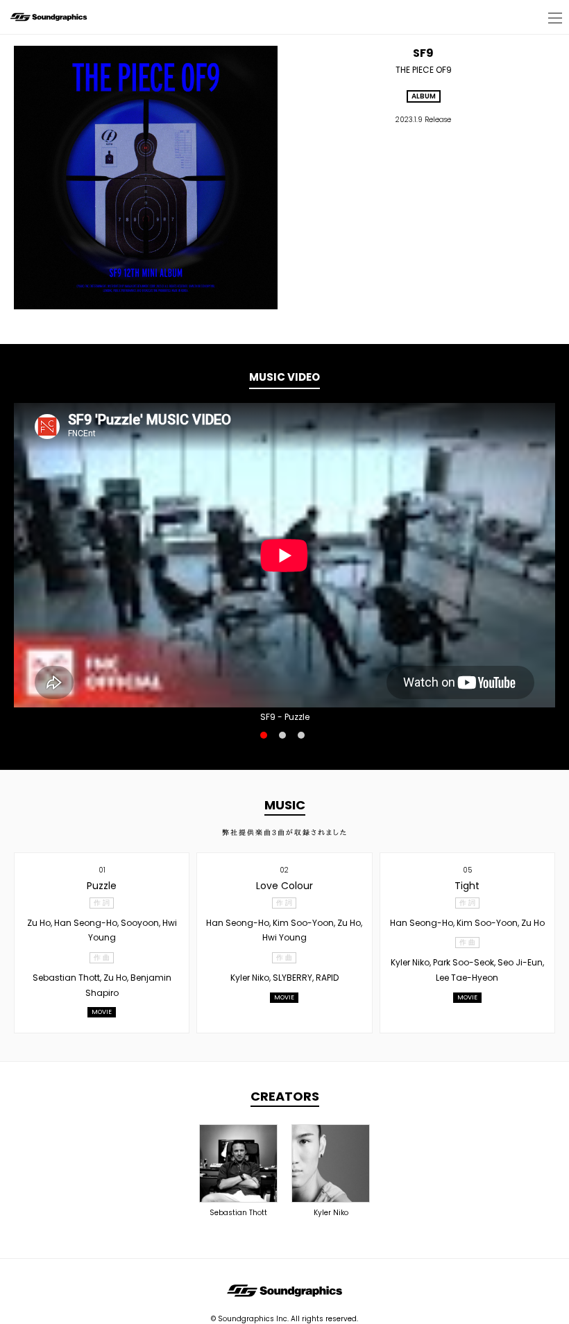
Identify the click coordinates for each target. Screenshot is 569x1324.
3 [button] (301, 735)
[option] (284, 555)
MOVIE (102, 1012)
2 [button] (282, 735)
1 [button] (263, 735)
